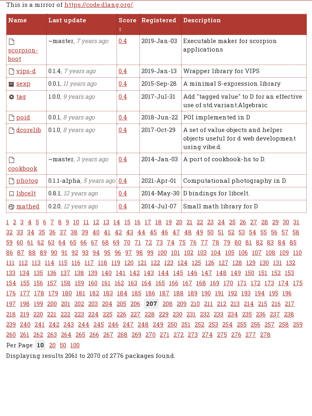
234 (233, 314)
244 (83, 324)
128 (237, 262)
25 (232, 222)
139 (93, 273)
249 (158, 324)
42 (118, 232)
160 (93, 283)
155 (25, 283)
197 (11, 303)
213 (235, 303)
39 (85, 232)
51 (221, 232)
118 (102, 262)
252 (199, 324)
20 (179, 222)
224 (93, 314)
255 (242, 324)
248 (143, 324)
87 (20, 252)
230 (177, 314)
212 (221, 303)
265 (80, 334)
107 (257, 252)
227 (135, 314)
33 (20, 232)
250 (172, 324)
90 (54, 252)
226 (121, 314)
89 (43, 252)
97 (128, 252)
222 (65, 314)
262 (38, 334)
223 (79, 314)
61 (30, 242)
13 (106, 222)
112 (23, 262)
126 (209, 262)
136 (51, 273)
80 (237, 242)
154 (11, 283)
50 (210, 232)
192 (232, 293)
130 (264, 262)
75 (182, 242)
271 (164, 334)
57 (285, 232)
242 (54, 324)
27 (253, 222)
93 (85, 252)
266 (94, 334)
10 (76, 222)
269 (136, 334)
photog (27, 180)
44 (141, 232)
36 (52, 232)
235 (247, 314)
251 (186, 324)
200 (52, 303)
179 (53, 293)
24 (221, 222)
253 (213, 324)
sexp (23, 83)
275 (222, 334)
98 (139, 252)
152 (276, 273)
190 (206, 293)
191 (219, 293)
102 (188, 252)
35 (42, 232)
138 (79, 273)
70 (127, 242)
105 (229, 252)
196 (287, 293)
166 (173, 283)
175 (298, 283)
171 (242, 283)
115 (62, 262)
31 (296, 222)
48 (188, 232)
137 (65, 273)
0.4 (123, 41)
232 (205, 314)
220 (38, 314)
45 (153, 232)
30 (286, 222)
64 (62, 242)
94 (96, 252)
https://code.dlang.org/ (98, 4)
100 (162, 252)
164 (146, 283)
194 (260, 293)
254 (227, 324)
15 (127, 222)
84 (282, 242)
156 (38, 283)
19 (169, 222)
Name (17, 20)
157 (52, 283)
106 (243, 252)
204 (107, 303)
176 (11, 293)
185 (136, 293)
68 (105, 242)
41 (107, 232)
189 (192, 293)
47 (176, 232)
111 (10, 262)
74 (171, 242)
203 (93, 303)
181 (80, 293)
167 (187, 283)
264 (66, 334)
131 (277, 262)
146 (192, 273)
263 (52, 334)
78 (215, 242)
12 (96, 222)
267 (108, 334)
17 (148, 222)
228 (150, 314)
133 (10, 273)
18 (158, 222)
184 (122, 293)
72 (148, 242)
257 (269, 324)
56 (274, 232)
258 (284, 324)
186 (150, 293)
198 (25, 303)
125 (196, 262)
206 (135, 303)
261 (24, 334)
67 (94, 242)
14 (116, 222)
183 (108, 293)
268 (122, 334)
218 (11, 314)
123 (168, 262)
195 (273, 293)
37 (63, 232)
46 (164, 232)
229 (164, 314)
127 (223, 262)
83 (270, 242)
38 (74, 232)
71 (137, 242)
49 (199, 232)
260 (11, 334)
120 (129, 262)
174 (283, 283)
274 (207, 334)
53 (241, 232)
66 (83, 242)
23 (210, 222)
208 (167, 303)
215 (262, 303)
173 (269, 283)
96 (118, 252)
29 (275, 222)
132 (290, 262)
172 (255, 283)
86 (9, 252)
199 (38, 303)
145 (178, 273)
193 (246, 293)
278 (265, 334)
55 (263, 232)
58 (295, 232)
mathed (27, 206)
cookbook (22, 168)
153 (289, 273)
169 (214, 283)
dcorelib (28, 130)
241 (40, 324)
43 (129, 232)
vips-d (26, 71)
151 (262, 273)
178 (39, 293)
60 (20, 242)
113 (36, 262)
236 (261, 314)
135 (38, 273)
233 (218, 314)
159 (79, 283)
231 (191, 314)
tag (21, 96)
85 (293, 242)
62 (40, 242)
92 (75, 252)
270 (150, 334)
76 (193, 242)
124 (183, 262)
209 (181, 303)
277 (250, 334)
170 (228, 283)
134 (25, 273)
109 (284, 252)
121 (142, 262)
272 (178, 334)
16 (137, 222)
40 (96, 232)
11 (86, 222)
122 (155, 262)
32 (9, 232)
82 (259, 242)
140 (107, 273)
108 (270, 252)
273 (193, 334)
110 (297, 252)
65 (73, 242)
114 (49, 262)
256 (255, 324)
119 (115, 262)
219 (24, 314)
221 (51, 314)
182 (94, 293)
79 (226, 242)
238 (289, 314)
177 (25, 293)
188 (178, 293)
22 (200, 222)
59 (9, 242)
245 (98, 324)
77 (204, 242)
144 (163, 273)
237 (275, 314)
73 (159, 242)
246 (113, 324)
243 (68, 324)
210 (195, 303)
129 (251, 262)
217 (290, 303)
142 (135, 273)
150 (249, 273)
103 (202, 252)
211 (208, 303)
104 (216, 252)
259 (298, 324)
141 (121, 273)
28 (264, 222)
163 (132, 283)
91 (64, 252)
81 (248, 242)
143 (149, 273)
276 (236, 334)
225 (108, 314)
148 (221, 273)
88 (32, 252)
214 (249, 303)
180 (67, 293)
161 (106, 283)
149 (236, 273)
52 (231, 232)
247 (128, 324)
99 (150, 252)
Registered (158, 20)
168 (201, 283)
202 (79, 303)
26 (243, 222)
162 (119, 283)
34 (31, 232)
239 (11, 324)
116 (76, 262)
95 (107, 252)
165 (160, 283)
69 (116, 242)
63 (51, 242)
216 (276, 303)
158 (66, 283)
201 (65, 303)
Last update (67, 20)
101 (175, 252)
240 (25, 324)
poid (23, 117)
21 (189, 222)
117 (89, 262)
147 (207, 273)
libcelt (26, 193)
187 (164, 293)
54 (252, 232)
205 (121, 303)
